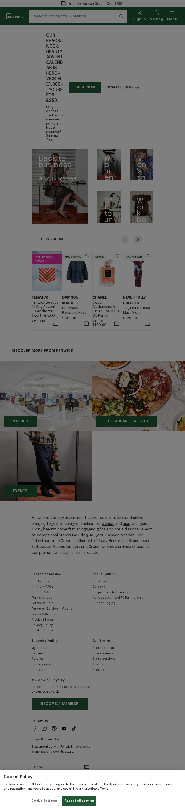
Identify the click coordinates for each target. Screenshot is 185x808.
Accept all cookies (79, 800)
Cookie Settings (44, 800)
